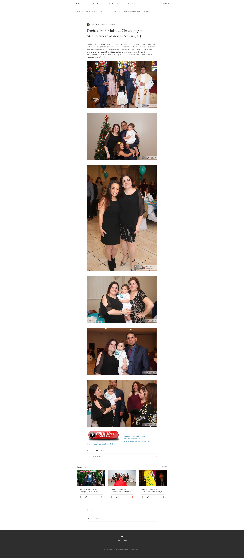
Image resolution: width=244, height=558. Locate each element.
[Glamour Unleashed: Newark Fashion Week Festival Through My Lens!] (153, 478)
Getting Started (91, 11)
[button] (164, 11)
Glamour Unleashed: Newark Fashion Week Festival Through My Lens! (152, 490)
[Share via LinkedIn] (97, 450)
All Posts (80, 11)
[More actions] (156, 24)
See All (164, 467)
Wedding (117, 11)
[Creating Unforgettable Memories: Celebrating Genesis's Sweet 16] (122, 478)
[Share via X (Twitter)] (92, 450)
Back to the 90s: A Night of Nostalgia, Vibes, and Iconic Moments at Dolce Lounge (89, 490)
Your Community (105, 11)
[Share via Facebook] (88, 450)
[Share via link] (102, 450)
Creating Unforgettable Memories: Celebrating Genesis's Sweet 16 (122, 490)
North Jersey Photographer (132, 11)
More (146, 11)
